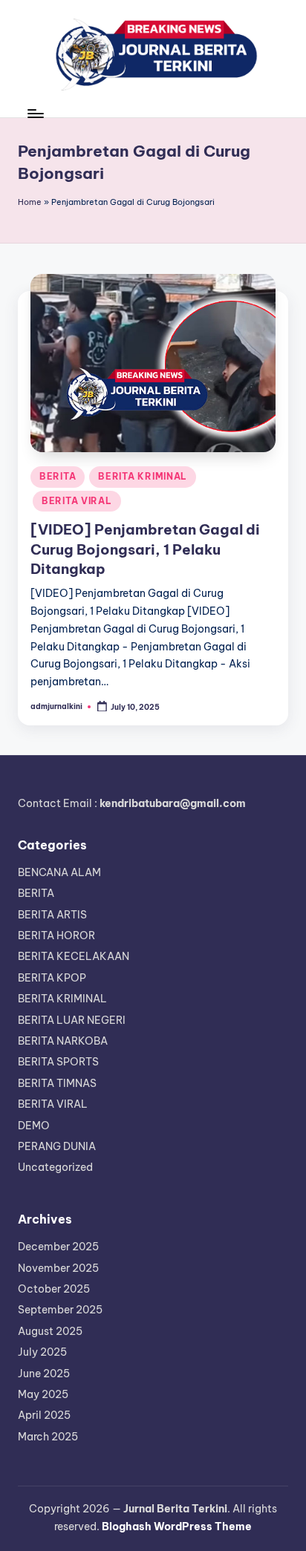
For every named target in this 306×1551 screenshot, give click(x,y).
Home (30, 202)
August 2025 (50, 1331)
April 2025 (44, 1415)
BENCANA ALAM (59, 872)
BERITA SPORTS (58, 1061)
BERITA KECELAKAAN (73, 956)
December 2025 (58, 1246)
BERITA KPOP (52, 978)
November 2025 (58, 1268)
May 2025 (43, 1394)
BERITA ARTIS (52, 914)
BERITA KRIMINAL (142, 476)
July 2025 (42, 1352)
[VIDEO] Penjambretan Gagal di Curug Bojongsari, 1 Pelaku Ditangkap (145, 549)
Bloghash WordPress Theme (177, 1526)
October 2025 (54, 1289)
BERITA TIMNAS (57, 1083)
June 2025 (44, 1373)
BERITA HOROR (56, 935)
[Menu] (34, 113)
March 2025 (48, 1436)
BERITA (57, 476)
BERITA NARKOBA (63, 1041)
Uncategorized (55, 1167)
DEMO (34, 1125)
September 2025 (60, 1309)
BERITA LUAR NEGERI (72, 1020)
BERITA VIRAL (77, 500)
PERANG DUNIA (57, 1146)
